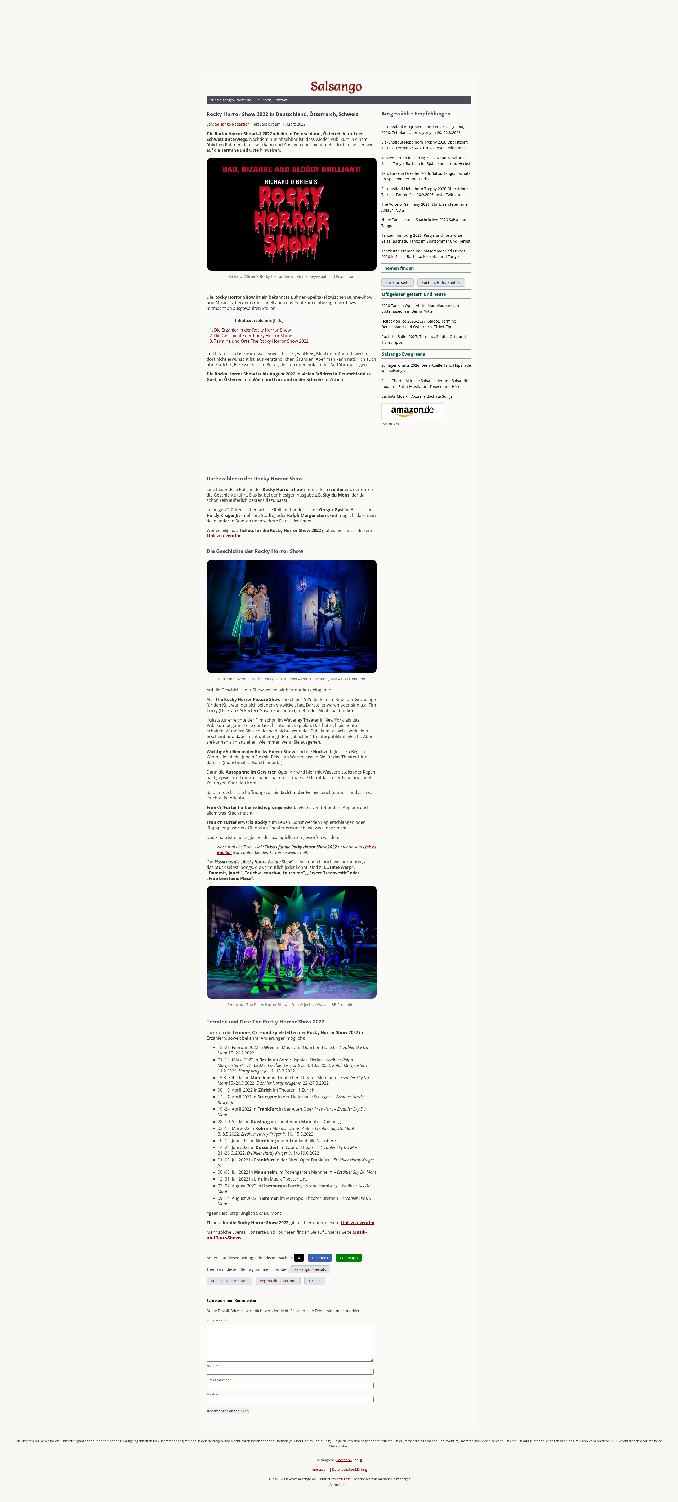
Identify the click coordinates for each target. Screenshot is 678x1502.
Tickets (315, 1280)
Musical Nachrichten (229, 1280)
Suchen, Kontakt (272, 99)
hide (278, 320)
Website (212, 1393)
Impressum (320, 1469)
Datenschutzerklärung (349, 1469)
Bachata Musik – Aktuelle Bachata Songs (417, 396)
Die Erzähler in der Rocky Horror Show (250, 330)
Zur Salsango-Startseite (230, 99)
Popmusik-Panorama (278, 1280)
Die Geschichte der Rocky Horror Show (250, 335)
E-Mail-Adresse (219, 1380)
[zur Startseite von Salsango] (336, 86)
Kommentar (217, 1320)
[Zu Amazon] (412, 417)
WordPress (341, 1479)
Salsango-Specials (310, 1269)
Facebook (344, 1460)
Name (212, 1366)
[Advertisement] (339, 38)
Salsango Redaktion (232, 124)
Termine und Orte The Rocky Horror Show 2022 (259, 341)
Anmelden (337, 1484)
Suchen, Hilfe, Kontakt (441, 282)
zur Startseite (397, 282)
